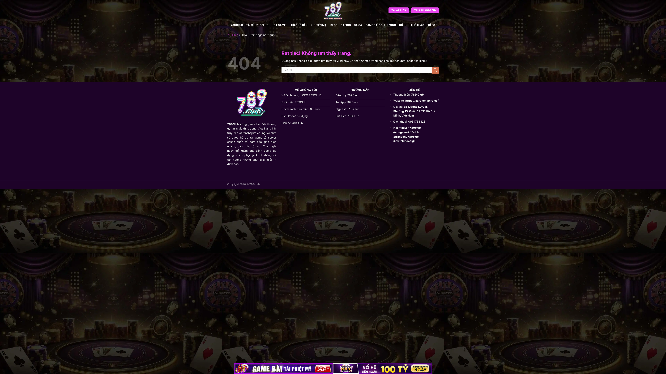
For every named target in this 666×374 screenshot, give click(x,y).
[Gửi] (435, 70)
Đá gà (358, 25)
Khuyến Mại (319, 25)
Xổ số (431, 25)
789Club (237, 25)
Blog (334, 25)
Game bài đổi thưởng (380, 25)
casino (346, 25)
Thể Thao (417, 25)
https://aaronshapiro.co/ (422, 100)
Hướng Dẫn (299, 25)
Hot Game (279, 25)
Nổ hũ (403, 25)
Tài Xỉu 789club (257, 25)
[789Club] (333, 10)
